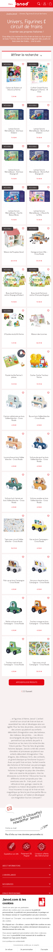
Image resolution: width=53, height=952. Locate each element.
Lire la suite (36, 41)
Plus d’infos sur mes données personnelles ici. (24, 834)
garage (28, 784)
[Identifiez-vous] (45, 3)
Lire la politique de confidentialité (13, 941)
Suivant (29, 691)
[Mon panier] (50, 3)
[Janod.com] (21, 3)
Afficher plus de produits (26, 682)
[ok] (44, 827)
